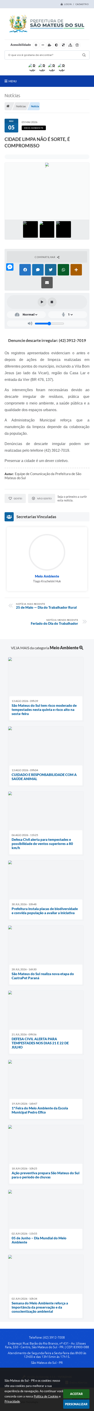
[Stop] (52, 302)
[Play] (42, 302)
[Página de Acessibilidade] (77, 45)
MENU (12, 81)
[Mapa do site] (70, 45)
